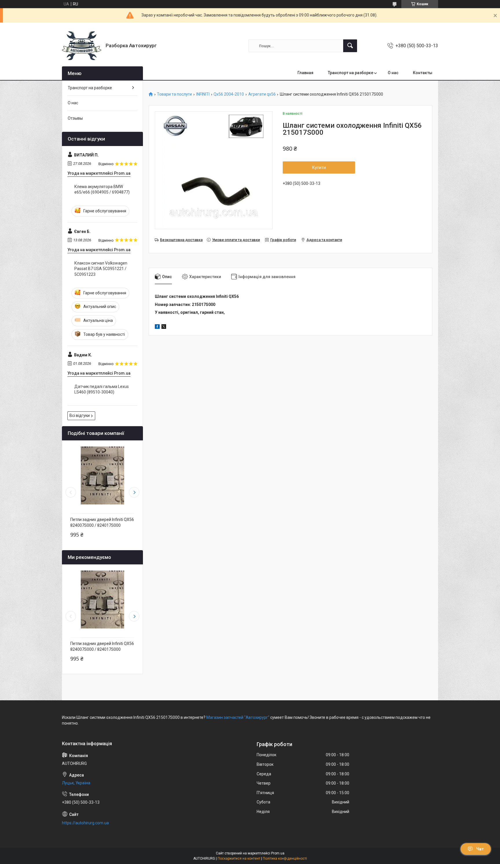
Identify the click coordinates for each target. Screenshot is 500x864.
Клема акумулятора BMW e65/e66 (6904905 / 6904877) (102, 189)
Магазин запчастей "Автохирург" (237, 717)
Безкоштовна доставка (181, 240)
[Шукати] (350, 45)
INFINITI (202, 94)
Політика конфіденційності (285, 858)
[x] (163, 327)
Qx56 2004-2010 (229, 94)
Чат (480, 849)
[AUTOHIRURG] (81, 45)
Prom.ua (277, 853)
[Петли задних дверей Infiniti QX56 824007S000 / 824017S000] (102, 475)
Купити (319, 167)
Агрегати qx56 (262, 94)
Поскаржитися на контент (239, 858)
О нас (393, 72)
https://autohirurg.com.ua (85, 823)
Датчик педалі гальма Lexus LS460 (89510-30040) (101, 389)
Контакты (422, 72)
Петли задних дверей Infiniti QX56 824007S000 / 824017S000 (102, 522)
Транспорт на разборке (350, 72)
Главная (305, 72)
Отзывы (75, 118)
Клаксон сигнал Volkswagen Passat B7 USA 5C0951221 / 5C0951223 (100, 269)
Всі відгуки (79, 415)
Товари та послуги (174, 94)
